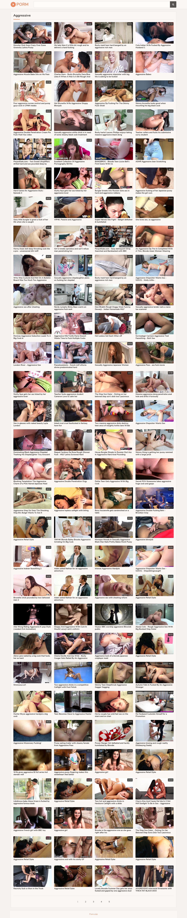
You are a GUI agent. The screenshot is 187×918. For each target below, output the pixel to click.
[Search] (173, 4)
